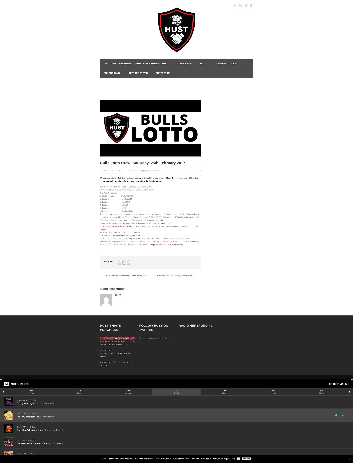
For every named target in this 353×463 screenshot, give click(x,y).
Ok (239, 459)
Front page (143, 171)
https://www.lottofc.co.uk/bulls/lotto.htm (167, 244)
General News (153, 171)
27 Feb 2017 (108, 171)
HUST (120, 171)
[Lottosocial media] (150, 128)
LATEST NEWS (183, 63)
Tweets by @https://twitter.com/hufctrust (155, 338)
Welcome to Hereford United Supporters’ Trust (136, 63)
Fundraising (112, 73)
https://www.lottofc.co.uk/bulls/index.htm (116, 226)
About (203, 63)
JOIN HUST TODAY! (226, 63)
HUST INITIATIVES (138, 73)
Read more (246, 459)
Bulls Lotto (133, 171)
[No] (349, 459)
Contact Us (162, 73)
